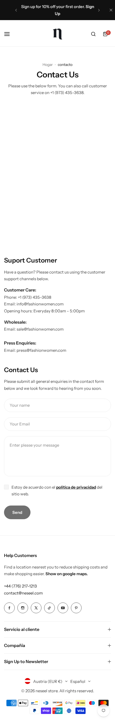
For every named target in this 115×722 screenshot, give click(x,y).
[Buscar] (93, 34)
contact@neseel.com (23, 593)
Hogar (48, 64)
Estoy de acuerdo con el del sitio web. (56, 491)
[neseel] (57, 34)
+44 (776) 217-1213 (20, 586)
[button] (16, 10)
